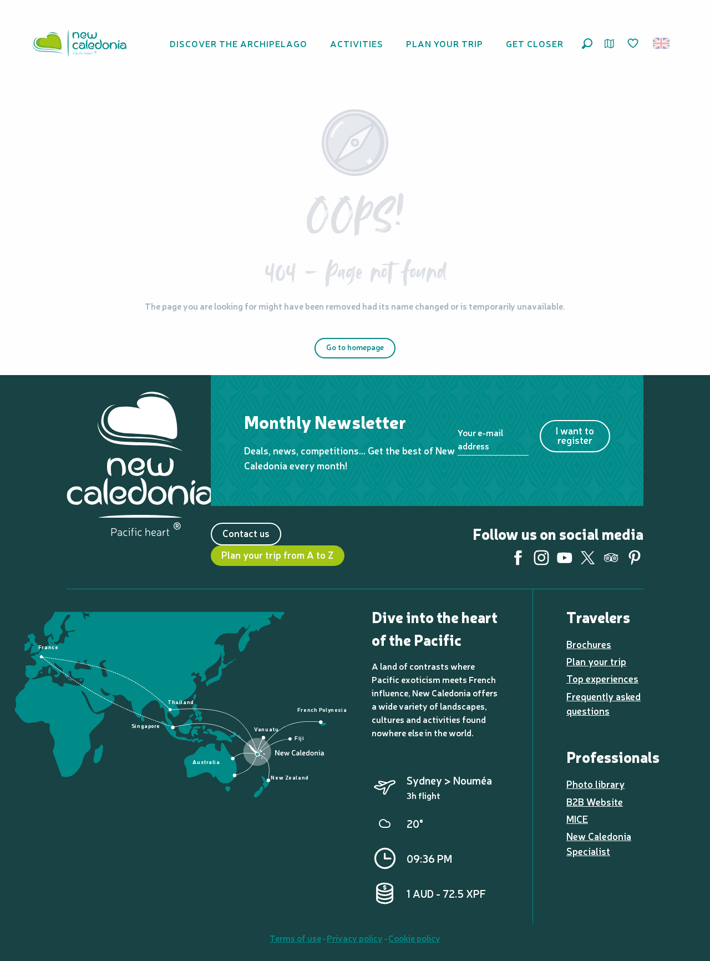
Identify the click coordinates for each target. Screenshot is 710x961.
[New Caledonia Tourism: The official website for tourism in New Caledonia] (79, 43)
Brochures (588, 644)
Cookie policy (414, 938)
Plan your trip (596, 661)
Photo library (595, 783)
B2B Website (594, 801)
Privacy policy (355, 938)
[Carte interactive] (609, 44)
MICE (577, 818)
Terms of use (295, 938)
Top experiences (602, 678)
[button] (587, 43)
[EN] (662, 43)
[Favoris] (634, 43)
